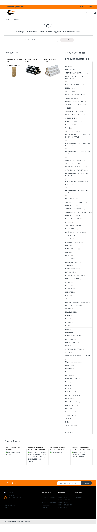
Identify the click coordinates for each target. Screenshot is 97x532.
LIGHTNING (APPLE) (72, 121)
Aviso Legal (45, 500)
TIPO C (67, 128)
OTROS (67, 282)
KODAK (67, 315)
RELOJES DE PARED (72, 279)
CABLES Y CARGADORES (73, 95)
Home (6, 19)
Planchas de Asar (70, 405)
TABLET (67, 299)
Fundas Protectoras (71, 269)
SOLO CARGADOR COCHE (74, 160)
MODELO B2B (63, 502)
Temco (67, 429)
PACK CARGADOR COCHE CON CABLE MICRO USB (78, 144)
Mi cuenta (78, 497)
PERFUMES (69, 88)
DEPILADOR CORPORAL (73, 85)
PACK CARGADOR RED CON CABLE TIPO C (77, 191)
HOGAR (67, 255)
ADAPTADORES (70, 98)
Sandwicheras (69, 415)
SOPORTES (69, 292)
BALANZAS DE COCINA (73, 336)
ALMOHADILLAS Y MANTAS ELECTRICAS (74, 77)
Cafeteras (68, 346)
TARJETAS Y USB (71, 235)
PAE (66, 422)
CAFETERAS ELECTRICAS (73, 349)
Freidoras (68, 372)
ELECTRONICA (70, 199)
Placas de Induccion (71, 402)
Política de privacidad (48, 497)
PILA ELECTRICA (71, 312)
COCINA (68, 265)
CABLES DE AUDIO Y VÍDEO (74, 111)
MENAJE (68, 322)
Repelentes (69, 408)
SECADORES (69, 91)
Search (87, 12)
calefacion (68, 63)
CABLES (68, 108)
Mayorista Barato (10, 521)
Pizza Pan (68, 398)
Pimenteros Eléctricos (72, 395)
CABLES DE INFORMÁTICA (74, 115)
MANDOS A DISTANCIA (73, 242)
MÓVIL (67, 295)
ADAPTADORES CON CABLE (74, 101)
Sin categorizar (70, 425)
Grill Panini (68, 375)
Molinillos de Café (70, 392)
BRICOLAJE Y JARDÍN (72, 262)
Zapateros (68, 432)
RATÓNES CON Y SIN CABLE (75, 232)
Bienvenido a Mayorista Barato (14, 6)
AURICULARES (70, 205)
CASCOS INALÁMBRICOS (73, 225)
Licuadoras (68, 385)
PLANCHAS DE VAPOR (73, 305)
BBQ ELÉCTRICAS (71, 342)
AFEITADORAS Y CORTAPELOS (75, 73)
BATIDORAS (69, 339)
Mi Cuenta (80, 6)
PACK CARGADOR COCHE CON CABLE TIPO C (78, 153)
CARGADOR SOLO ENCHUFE (75, 167)
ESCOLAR (68, 285)
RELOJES (68, 245)
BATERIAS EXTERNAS (72, 219)
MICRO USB (69, 125)
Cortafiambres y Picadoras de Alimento (78, 356)
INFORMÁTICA (70, 229)
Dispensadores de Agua (73, 362)
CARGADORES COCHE (73, 131)
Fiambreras (68, 368)
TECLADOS (69, 239)
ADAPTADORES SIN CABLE (74, 105)
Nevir (67, 326)
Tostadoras (68, 418)
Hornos (67, 382)
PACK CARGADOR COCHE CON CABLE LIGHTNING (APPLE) (78, 136)
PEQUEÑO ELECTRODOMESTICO (76, 302)
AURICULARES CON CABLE (74, 209)
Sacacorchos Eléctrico (72, 412)
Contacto (45, 508)
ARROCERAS (69, 332)
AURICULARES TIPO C (72, 215)
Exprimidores (69, 365)
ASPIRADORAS (70, 259)
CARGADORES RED (72, 163)
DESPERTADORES (71, 249)
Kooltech (68, 319)
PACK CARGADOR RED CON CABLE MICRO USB (77, 183)
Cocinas (67, 352)
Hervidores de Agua (71, 379)
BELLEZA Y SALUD (71, 70)
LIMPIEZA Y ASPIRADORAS (74, 275)
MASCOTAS (69, 289)
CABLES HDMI (70, 118)
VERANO (68, 309)
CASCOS (68, 222)
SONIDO (68, 252)
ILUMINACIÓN (70, 272)
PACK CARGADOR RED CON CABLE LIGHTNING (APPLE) (77, 175)
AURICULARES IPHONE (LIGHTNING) (78, 212)
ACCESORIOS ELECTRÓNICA (75, 202)
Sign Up (86, 483)
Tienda (90, 6)
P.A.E (67, 329)
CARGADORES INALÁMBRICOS (76, 170)
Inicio (67, 66)
